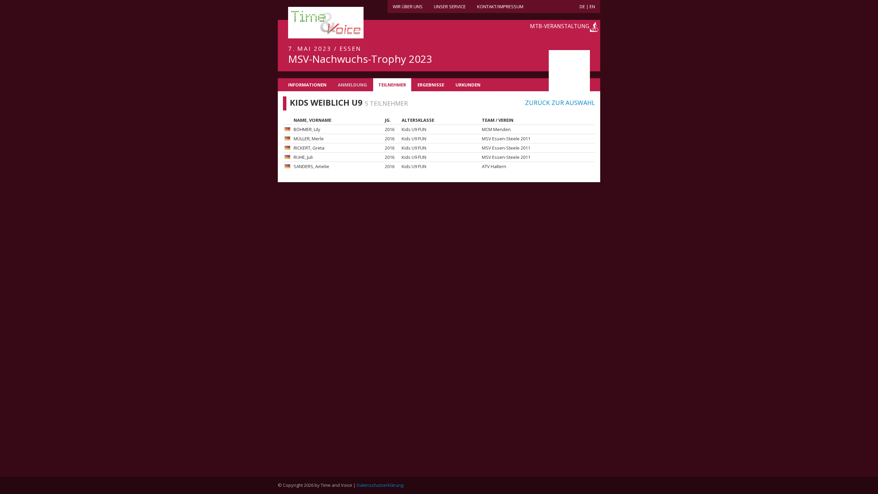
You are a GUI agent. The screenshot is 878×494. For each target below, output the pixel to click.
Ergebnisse (430, 85)
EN (592, 6)
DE (582, 6)
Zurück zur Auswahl (560, 102)
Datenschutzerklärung (380, 485)
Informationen (307, 85)
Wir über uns (408, 6)
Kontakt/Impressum (500, 6)
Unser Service (450, 6)
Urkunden (467, 85)
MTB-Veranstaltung (559, 26)
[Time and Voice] (315, 23)
